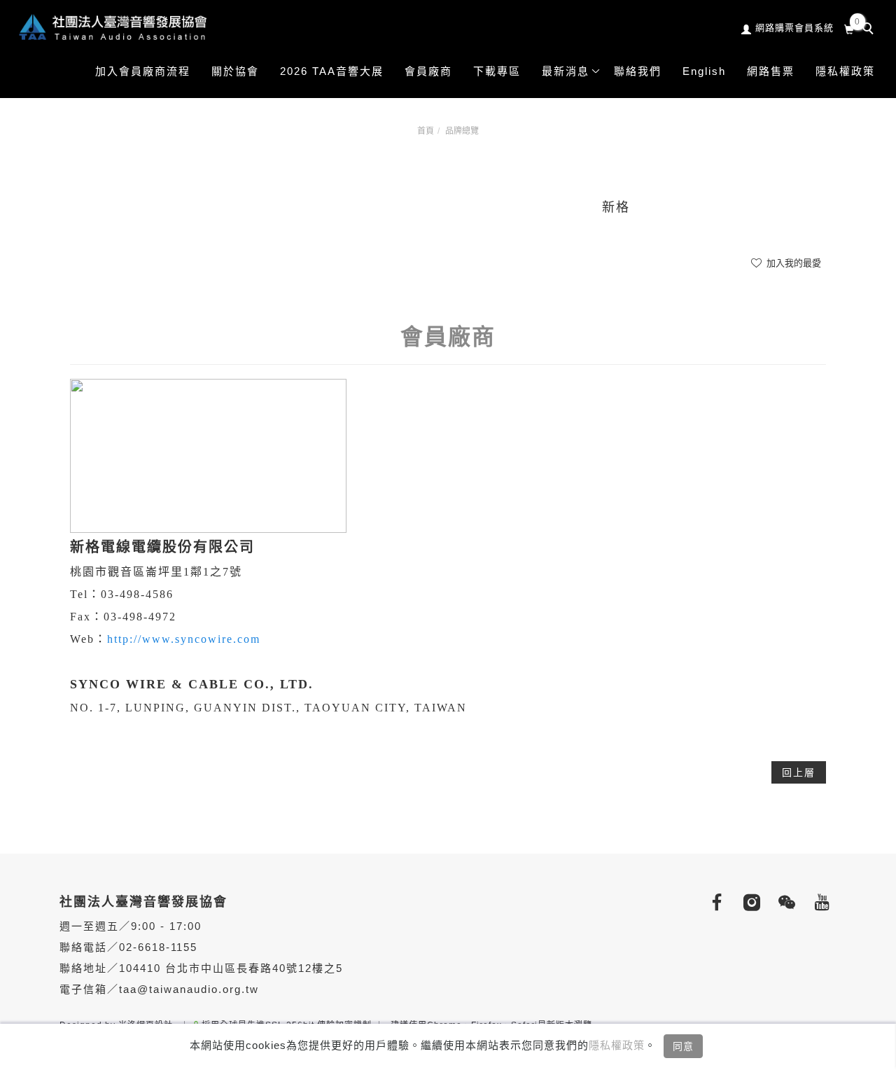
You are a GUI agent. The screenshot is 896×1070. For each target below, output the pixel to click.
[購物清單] (849, 27)
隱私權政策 (617, 1045)
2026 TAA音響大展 (332, 71)
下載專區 (497, 71)
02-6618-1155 (158, 947)
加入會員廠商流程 (142, 71)
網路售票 (770, 71)
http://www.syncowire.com (183, 639)
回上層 (799, 772)
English (704, 71)
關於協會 (235, 71)
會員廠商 (428, 71)
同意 (683, 1046)
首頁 (425, 131)
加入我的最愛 (792, 263)
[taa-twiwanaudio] (784, 903)
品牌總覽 (462, 131)
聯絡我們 (638, 71)
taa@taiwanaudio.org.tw (189, 989)
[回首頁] (112, 26)
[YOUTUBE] (819, 903)
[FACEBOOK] (714, 903)
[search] (870, 30)
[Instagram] (749, 903)
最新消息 (565, 71)
